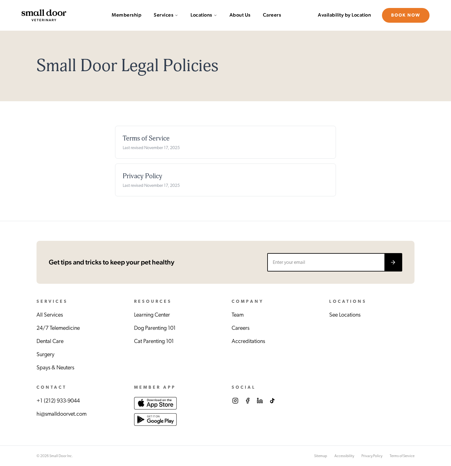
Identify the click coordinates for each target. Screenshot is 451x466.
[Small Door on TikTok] (272, 400)
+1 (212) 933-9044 (58, 401)
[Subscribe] (393, 262)
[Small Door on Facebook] (247, 400)
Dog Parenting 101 (155, 328)
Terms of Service (402, 456)
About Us (240, 15)
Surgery (45, 354)
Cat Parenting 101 (154, 341)
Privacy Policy (371, 456)
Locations (201, 15)
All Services (50, 315)
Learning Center (152, 315)
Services (163, 15)
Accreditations (248, 341)
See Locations (344, 315)
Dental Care (50, 341)
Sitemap (320, 456)
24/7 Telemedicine (58, 328)
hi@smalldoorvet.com (62, 414)
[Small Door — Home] (43, 15)
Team (238, 315)
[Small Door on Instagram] (235, 400)
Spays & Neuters (55, 368)
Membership (126, 15)
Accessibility (344, 456)
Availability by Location (344, 15)
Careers (272, 15)
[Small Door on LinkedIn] (260, 400)
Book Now (405, 15)
